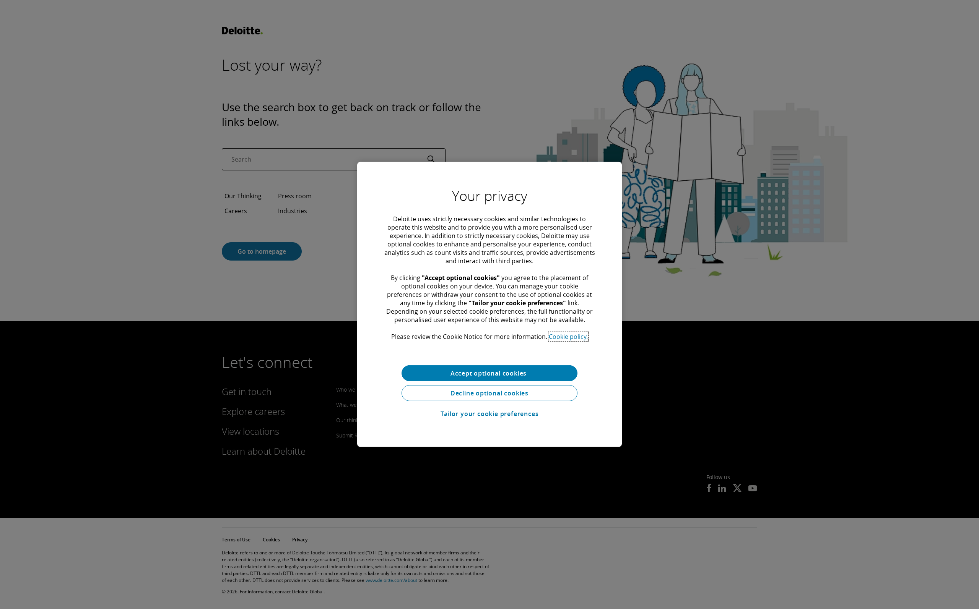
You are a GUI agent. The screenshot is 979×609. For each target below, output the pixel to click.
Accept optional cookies (489, 373)
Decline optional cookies (489, 393)
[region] (489, 304)
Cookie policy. (568, 336)
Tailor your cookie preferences (490, 414)
